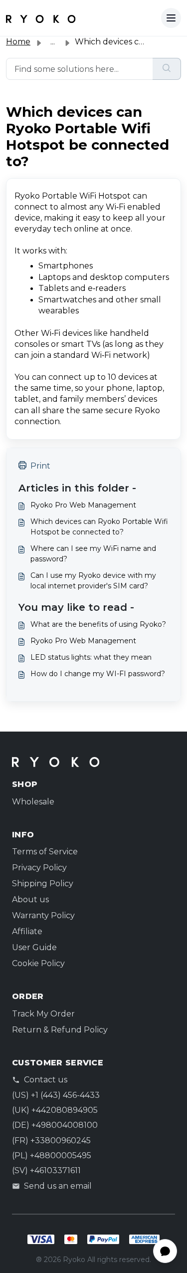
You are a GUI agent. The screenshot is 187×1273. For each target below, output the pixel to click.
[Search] (167, 69)
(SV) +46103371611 (46, 1170)
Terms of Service (45, 851)
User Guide (34, 947)
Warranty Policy (43, 915)
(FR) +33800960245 (51, 1140)
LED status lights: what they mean (91, 657)
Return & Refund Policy (60, 1029)
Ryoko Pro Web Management (83, 505)
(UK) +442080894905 (55, 1110)
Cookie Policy (38, 963)
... (52, 41)
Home (18, 41)
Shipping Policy (42, 883)
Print (40, 466)
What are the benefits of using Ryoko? (98, 624)
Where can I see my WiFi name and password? (93, 553)
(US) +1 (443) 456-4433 (56, 1095)
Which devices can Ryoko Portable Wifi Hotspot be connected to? (99, 526)
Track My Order (43, 1013)
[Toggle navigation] (171, 18)
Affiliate (27, 931)
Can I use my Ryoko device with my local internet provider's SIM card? (93, 580)
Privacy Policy (39, 867)
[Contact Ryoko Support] (41, 18)
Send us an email (58, 1186)
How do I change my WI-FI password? (97, 673)
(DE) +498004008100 (55, 1125)
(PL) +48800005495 (51, 1155)
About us (30, 899)
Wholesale (33, 801)
